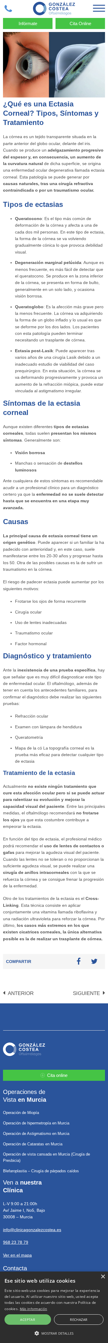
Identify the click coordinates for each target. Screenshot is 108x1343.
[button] (54, 1333)
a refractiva (81, 183)
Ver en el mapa (17, 1255)
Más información (33, 1309)
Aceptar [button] (27, 1319)
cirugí (64, 183)
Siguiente (87, 993)
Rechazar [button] (78, 1319)
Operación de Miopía (21, 1112)
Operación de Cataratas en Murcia (32, 1144)
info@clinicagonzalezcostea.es (32, 1229)
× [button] (102, 1277)
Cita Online (80, 23)
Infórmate (28, 23)
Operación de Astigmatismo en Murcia (36, 1133)
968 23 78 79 (15, 1242)
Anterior (20, 993)
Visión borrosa (30, 452)
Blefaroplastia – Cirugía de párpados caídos (41, 1171)
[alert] (54, 1307)
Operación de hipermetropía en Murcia (36, 1123)
